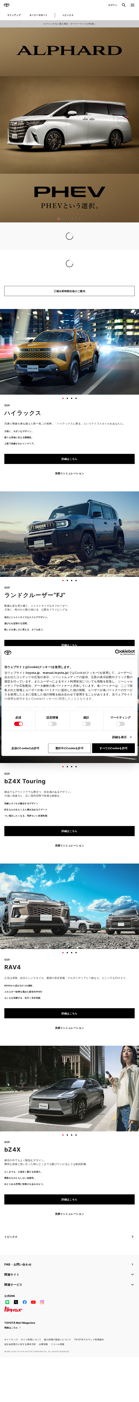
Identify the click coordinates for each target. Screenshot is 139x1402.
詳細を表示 (119, 737)
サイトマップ (11, 1354)
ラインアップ (14, 15)
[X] (16, 1317)
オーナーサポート (39, 15)
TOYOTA (6, 5)
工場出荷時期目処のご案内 (69, 305)
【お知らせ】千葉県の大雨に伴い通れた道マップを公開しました (42, 236)
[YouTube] (33, 1317)
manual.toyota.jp (55, 672)
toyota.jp (33, 672)
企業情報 (43, 1359)
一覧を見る (125, 251)
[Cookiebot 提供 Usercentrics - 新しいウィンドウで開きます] (119, 652)
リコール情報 (57, 1359)
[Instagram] (42, 1317)
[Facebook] (25, 1317)
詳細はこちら (69, 473)
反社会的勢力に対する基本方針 (20, 1359)
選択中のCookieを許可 (69, 748)
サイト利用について (31, 1354)
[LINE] (7, 1317)
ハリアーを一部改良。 (17, 278)
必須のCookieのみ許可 (25, 748)
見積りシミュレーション (69, 488)
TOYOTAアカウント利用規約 (89, 1354)
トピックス (67, 15)
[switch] (52, 724)
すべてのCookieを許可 (114, 748)
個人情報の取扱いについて (57, 1354)
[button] (58, 219)
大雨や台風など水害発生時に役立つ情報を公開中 (33, 243)
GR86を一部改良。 (15, 271)
